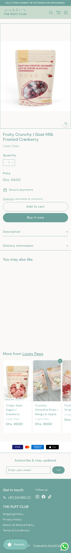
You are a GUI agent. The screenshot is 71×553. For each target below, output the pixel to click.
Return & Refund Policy (18, 525)
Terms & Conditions (16, 530)
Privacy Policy (12, 519)
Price (7, 173)
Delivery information (18, 246)
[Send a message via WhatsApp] (64, 546)
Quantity (9, 155)
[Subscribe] (58, 470)
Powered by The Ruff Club (48, 545)
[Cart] (58, 12)
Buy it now (35, 217)
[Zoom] (66, 123)
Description (12, 232)
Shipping (8, 198)
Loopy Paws (11, 145)
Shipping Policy (13, 514)
